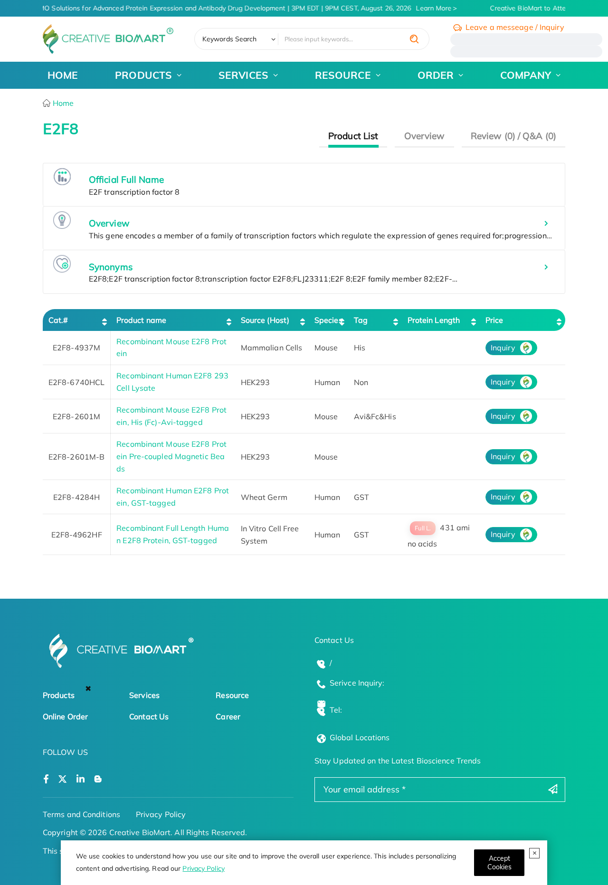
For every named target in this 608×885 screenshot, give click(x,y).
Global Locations (360, 737)
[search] (414, 39)
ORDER (436, 75)
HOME (63, 75)
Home (62, 103)
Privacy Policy (203, 868)
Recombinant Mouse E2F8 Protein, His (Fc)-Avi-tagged (171, 416)
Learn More (429, 8)
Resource (232, 695)
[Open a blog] (98, 779)
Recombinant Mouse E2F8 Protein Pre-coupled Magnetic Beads (171, 456)
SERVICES (243, 75)
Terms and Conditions (81, 814)
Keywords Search (229, 39)
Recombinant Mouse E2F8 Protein (171, 347)
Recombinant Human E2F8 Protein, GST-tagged (172, 497)
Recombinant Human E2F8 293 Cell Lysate (172, 382)
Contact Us (149, 716)
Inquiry (503, 347)
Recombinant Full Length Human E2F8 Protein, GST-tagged (172, 534)
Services (144, 695)
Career (228, 716)
